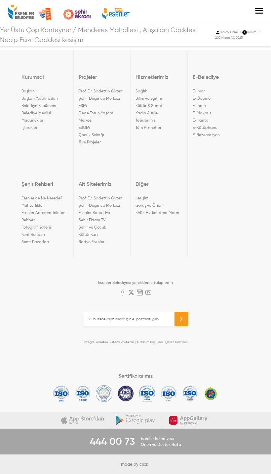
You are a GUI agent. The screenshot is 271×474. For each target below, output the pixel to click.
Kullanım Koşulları (149, 342)
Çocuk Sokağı (91, 134)
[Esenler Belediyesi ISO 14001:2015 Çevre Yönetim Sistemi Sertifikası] (83, 393)
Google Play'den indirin (135, 420)
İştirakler (29, 127)
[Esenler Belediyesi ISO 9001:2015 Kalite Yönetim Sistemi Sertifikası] (61, 393)
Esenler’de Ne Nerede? (41, 197)
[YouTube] (148, 293)
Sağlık (141, 90)
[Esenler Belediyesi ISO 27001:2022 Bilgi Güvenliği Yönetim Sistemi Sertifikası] (104, 393)
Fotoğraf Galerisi (37, 227)
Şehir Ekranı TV (77, 14)
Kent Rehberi (33, 234)
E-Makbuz (202, 112)
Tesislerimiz (146, 120)
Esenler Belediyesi (21, 12)
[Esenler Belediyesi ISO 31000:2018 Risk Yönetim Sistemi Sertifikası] (147, 393)
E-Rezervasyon (206, 134)
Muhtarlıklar (32, 205)
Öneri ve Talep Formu (45, 14)
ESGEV (84, 127)
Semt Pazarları (35, 241)
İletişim (142, 197)
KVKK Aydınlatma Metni (157, 212)
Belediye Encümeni (38, 105)
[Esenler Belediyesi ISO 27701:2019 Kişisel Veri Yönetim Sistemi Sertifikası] (126, 393)
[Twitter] (131, 293)
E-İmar (199, 90)
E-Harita (201, 120)
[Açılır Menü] (259, 12)
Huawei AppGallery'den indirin (188, 420)
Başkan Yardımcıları (39, 98)
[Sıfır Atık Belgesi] (211, 393)
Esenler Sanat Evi (94, 212)
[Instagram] (140, 293)
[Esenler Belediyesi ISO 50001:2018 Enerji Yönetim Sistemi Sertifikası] (190, 393)
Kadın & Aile (147, 112)
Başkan (28, 90)
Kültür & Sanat (149, 105)
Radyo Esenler (116, 14)
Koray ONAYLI (230, 32)
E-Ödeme (202, 98)
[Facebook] (123, 293)
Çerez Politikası (176, 342)
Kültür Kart (88, 234)
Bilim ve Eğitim (149, 98)
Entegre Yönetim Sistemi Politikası (108, 342)
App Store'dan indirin (82, 420)
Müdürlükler (32, 120)
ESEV (83, 105)
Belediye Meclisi (36, 112)
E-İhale (199, 105)
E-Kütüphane (205, 127)
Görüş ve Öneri (149, 205)
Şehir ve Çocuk (92, 227)
